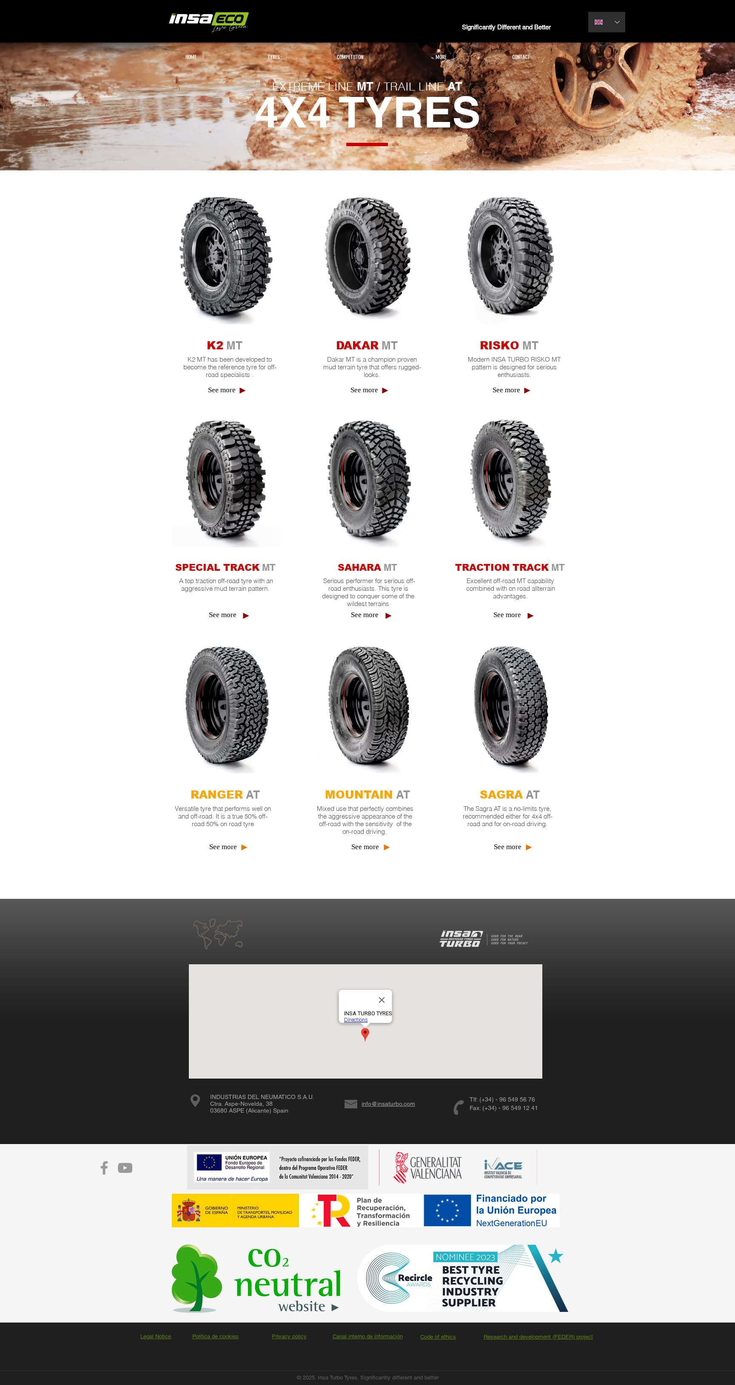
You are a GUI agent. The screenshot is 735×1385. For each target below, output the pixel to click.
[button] (244, 57)
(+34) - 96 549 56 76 (507, 1099)
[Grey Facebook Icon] (104, 1168)
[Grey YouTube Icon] (125, 1168)
